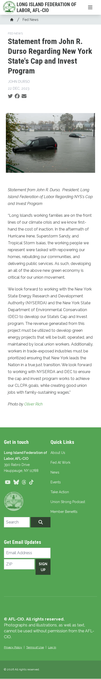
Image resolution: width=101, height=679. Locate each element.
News (54, 472)
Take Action (59, 492)
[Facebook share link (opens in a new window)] (17, 96)
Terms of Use (35, 647)
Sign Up (43, 567)
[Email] (24, 96)
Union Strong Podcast (67, 502)
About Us (57, 453)
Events (55, 482)
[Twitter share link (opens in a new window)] (10, 96)
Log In (52, 647)
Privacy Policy (13, 647)
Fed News (30, 20)
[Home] (12, 20)
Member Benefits (63, 512)
